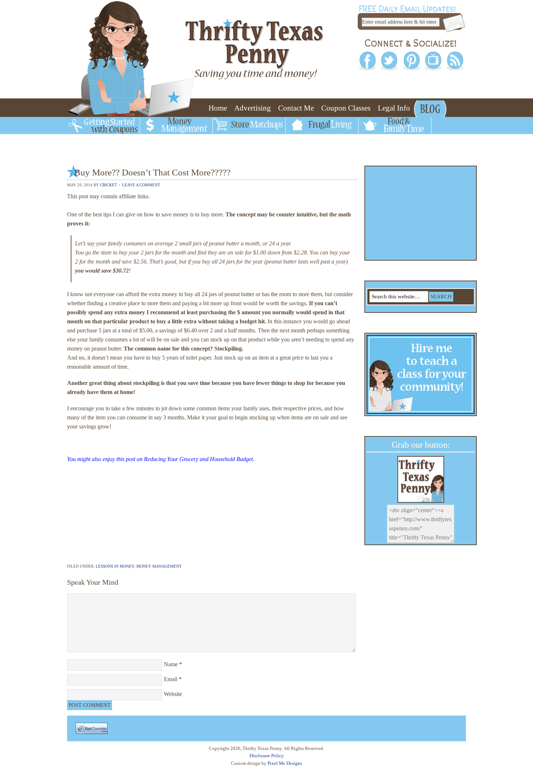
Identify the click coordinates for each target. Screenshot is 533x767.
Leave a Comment (141, 185)
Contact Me (296, 108)
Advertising (252, 108)
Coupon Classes (346, 108)
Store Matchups (239, 127)
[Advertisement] (212, 516)
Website (173, 694)
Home (217, 108)
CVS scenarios (93, 141)
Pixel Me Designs (285, 763)
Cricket (108, 185)
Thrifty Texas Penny (186, 33)
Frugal (298, 127)
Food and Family (387, 127)
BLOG (427, 108)
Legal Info (394, 108)
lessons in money (115, 566)
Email (170, 679)
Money (153, 127)
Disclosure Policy (266, 755)
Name (171, 664)
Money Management (159, 566)
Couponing (86, 127)
